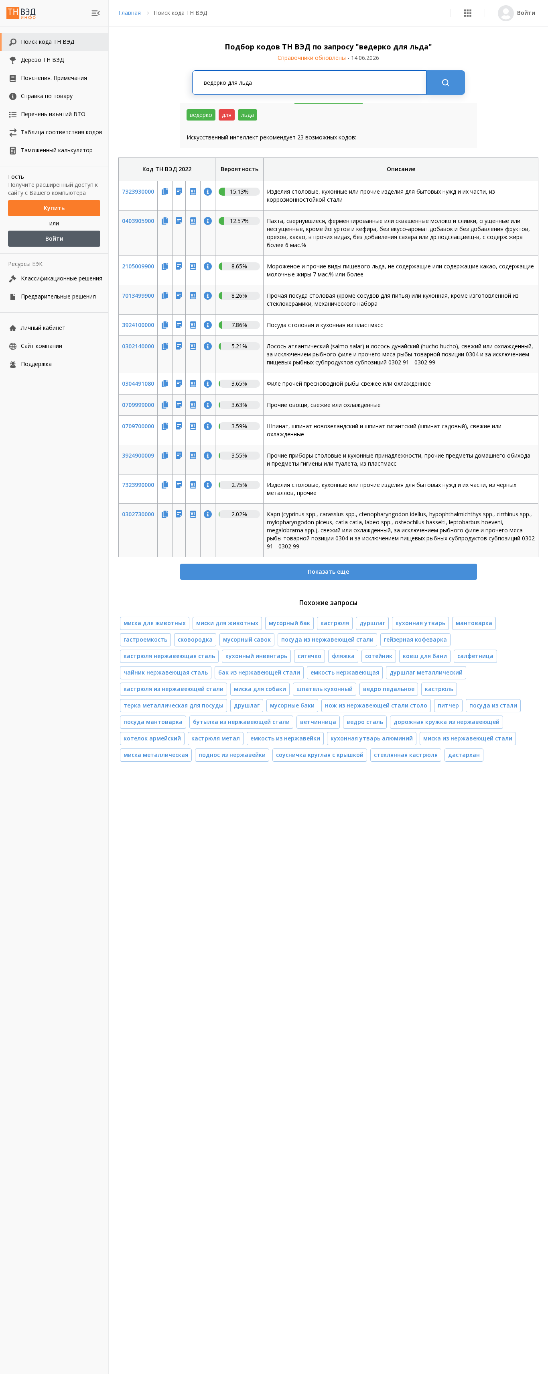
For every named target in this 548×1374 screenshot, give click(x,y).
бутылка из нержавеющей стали (241, 722)
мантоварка (474, 623)
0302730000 (138, 514)
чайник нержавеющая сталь (166, 672)
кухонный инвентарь (256, 656)
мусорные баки (292, 705)
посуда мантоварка (153, 722)
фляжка (343, 656)
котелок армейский (152, 738)
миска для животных (155, 623)
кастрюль (439, 689)
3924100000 (138, 325)
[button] (467, 13)
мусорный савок (247, 639)
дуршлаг (372, 623)
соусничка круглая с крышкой (319, 755)
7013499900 (138, 295)
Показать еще (328, 571)
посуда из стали (493, 705)
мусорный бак (289, 623)
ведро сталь (365, 722)
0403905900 (138, 221)
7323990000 (138, 485)
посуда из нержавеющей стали (327, 639)
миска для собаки (260, 689)
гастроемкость (145, 639)
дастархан (464, 755)
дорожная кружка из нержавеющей (446, 722)
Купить (54, 208)
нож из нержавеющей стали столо (376, 705)
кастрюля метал (215, 738)
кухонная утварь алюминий (372, 738)
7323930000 (138, 191)
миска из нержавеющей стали (467, 738)
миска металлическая (156, 755)
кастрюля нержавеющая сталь (169, 656)
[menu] (95, 13)
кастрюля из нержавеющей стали (173, 689)
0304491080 (138, 383)
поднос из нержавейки (232, 755)
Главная (129, 12)
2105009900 (138, 266)
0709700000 (138, 426)
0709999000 (138, 405)
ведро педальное (388, 689)
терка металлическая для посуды (173, 705)
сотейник (378, 656)
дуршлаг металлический (426, 672)
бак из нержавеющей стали (259, 672)
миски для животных (227, 623)
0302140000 (138, 346)
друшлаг (247, 705)
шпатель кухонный (324, 689)
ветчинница (318, 722)
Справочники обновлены (328, 57)
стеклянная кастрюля (406, 755)
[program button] (467, 13)
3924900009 (138, 455)
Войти (54, 238)
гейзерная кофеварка (415, 639)
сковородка (195, 639)
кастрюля (335, 623)
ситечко (309, 656)
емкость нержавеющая (345, 672)
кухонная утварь (420, 623)
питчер (448, 705)
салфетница (475, 656)
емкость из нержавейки (285, 738)
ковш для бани (425, 656)
